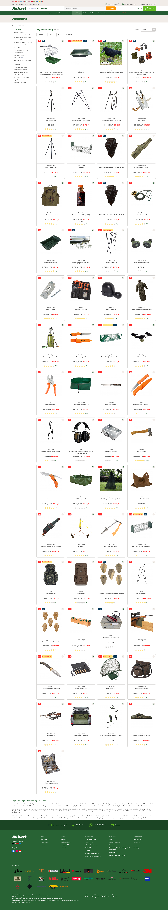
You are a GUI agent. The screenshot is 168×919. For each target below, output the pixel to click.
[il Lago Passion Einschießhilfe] (51, 716)
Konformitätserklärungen (92, 853)
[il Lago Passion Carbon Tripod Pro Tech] (51, 148)
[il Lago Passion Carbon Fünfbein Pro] (111, 243)
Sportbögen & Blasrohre (20, 69)
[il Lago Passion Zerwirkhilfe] (81, 527)
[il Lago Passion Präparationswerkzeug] (81, 669)
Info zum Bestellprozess (91, 845)
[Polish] (31, 1)
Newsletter (64, 839)
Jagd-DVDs (17, 80)
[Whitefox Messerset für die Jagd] (81, 290)
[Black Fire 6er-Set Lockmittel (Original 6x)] (81, 196)
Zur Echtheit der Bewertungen (93, 856)
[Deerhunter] (112, 871)
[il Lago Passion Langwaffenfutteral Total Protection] (51, 527)
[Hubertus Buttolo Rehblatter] (111, 290)
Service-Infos (88, 848)
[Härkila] (29, 871)
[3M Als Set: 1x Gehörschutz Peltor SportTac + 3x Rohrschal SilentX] (142, 53)
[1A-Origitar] (88, 871)
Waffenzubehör (18, 40)
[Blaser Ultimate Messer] (51, 480)
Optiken (92, 13)
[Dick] (135, 871)
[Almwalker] (41, 871)
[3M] (147, 871)
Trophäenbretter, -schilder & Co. (22, 35)
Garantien (87, 850)
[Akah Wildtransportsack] (81, 480)
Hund (99, 13)
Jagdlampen (17, 57)
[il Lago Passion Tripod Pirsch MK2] (51, 101)
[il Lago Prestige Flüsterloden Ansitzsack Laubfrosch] (142, 290)
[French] (23, 1)
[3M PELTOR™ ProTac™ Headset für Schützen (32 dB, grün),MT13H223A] (81, 432)
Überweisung (137, 839)
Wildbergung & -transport (20, 32)
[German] (16, 1)
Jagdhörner (17, 47)
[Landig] (29, 878)
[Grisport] (53, 886)
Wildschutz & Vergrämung (21, 72)
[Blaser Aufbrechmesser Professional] (142, 385)
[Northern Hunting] (29, 886)
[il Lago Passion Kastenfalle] (81, 148)
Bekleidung (59, 13)
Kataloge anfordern (66, 842)
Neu (43, 13)
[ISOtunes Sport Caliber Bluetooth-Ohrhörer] (142, 243)
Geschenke (107, 13)
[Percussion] (17, 878)
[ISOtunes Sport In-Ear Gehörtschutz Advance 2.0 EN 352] (111, 716)
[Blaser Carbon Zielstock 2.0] (142, 574)
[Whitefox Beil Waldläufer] (142, 432)
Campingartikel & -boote (20, 67)
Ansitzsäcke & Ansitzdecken (21, 45)
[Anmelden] (141, 8)
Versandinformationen (73, 900)
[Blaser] (41, 886)
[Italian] (26, 1)
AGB (110, 839)
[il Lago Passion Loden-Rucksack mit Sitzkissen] (51, 196)
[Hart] (76, 878)
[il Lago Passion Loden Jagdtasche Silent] (142, 669)
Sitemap (43, 845)
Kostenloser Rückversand (149, 4)
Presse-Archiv (44, 842)
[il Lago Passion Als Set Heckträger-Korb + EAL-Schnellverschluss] (81, 243)
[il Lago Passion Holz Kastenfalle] (81, 622)
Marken (116, 13)
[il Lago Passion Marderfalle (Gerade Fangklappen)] (142, 527)
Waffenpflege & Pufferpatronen (22, 37)
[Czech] (42, 1)
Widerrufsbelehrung (114, 842)
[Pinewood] (135, 878)
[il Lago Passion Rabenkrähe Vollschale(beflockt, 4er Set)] (111, 53)
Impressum (112, 852)
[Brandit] (65, 878)
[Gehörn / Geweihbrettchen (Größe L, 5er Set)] (111, 196)
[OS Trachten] (41, 878)
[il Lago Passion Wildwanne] (81, 53)
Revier (85, 13)
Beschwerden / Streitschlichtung (118, 855)
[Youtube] (20, 851)
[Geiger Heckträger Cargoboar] (111, 432)
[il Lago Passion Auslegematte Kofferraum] (81, 716)
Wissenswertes (89, 842)
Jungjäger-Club (65, 845)
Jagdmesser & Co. (19, 55)
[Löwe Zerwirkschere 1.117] (51, 385)
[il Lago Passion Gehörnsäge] (142, 101)
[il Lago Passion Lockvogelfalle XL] (111, 669)
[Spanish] (39, 1)
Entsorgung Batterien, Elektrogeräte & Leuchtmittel (119, 848)
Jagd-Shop (44, 8)
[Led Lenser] (124, 878)
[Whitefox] (124, 871)
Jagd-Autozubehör (19, 74)
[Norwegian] (29, 1)
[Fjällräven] (53, 878)
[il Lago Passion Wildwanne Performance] (51, 243)
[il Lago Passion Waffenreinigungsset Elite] (51, 764)
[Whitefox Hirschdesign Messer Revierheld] (51, 669)
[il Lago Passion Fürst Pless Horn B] (142, 196)
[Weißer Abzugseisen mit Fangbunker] (111, 620)
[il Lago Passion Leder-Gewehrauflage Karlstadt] (142, 622)
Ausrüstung (76, 13)
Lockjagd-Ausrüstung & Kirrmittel (23, 42)
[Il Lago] (17, 871)
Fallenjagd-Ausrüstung (20, 82)
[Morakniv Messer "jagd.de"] (81, 338)
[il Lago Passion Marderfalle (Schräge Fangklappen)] (111, 338)
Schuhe (68, 13)
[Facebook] (13, 851)
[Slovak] (37, 1)
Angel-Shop (32, 8)
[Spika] (100, 871)
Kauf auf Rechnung (113, 4)
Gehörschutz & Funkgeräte (21, 50)
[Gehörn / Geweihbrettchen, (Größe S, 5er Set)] (51, 622)
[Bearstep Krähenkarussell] (142, 338)
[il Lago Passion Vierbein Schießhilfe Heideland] (81, 101)
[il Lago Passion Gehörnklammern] (51, 290)
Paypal (135, 845)
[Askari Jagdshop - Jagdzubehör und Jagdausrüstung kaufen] (19, 8)
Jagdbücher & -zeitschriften (21, 77)
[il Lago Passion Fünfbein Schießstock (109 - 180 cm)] (111, 101)
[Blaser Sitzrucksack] (81, 574)
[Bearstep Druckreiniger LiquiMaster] (51, 338)
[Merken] (138, 8)
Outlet (123, 13)
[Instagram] (16, 851)
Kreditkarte (137, 842)
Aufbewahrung (18, 64)
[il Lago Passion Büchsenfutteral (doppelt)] (142, 148)
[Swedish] (34, 1)
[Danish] (18, 1)
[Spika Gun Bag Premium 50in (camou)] (142, 716)
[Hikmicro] (53, 871)
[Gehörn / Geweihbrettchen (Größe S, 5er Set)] (111, 148)
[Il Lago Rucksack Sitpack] (51, 574)
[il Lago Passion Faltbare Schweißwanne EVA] (81, 385)
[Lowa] (88, 878)
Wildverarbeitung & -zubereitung (22, 60)
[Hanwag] (17, 886)
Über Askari (44, 839)
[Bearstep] (76, 871)
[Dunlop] (100, 878)
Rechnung (136, 848)
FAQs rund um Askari (90, 839)
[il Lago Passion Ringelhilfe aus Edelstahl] (111, 527)
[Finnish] (21, 1)
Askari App (64, 848)
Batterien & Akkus (18, 52)
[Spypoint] (65, 886)
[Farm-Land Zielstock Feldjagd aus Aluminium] (51, 432)
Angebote (50, 13)
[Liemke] (65, 871)
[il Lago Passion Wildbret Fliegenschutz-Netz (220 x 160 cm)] (111, 480)
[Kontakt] (134, 8)
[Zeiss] (147, 878)
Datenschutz (112, 845)
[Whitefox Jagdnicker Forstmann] (111, 385)
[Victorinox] (112, 878)
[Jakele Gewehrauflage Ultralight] (142, 480)
